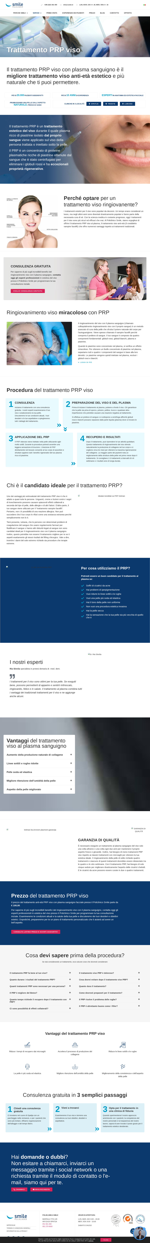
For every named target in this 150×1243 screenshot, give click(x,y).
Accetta (105, 1240)
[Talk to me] (139, 1233)
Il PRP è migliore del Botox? (23, 993)
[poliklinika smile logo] (17, 1217)
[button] (110, 363)
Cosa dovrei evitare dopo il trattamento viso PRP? (103, 980)
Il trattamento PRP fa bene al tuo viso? (28, 973)
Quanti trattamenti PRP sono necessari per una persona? (37, 986)
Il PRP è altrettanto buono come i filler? (98, 1006)
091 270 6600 (47, 1226)
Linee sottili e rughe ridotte (22, 763)
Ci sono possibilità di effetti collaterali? (29, 1008)
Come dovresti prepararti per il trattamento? (100, 993)
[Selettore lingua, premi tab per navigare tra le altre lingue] (145, 5)
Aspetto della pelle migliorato (24, 789)
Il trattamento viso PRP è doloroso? (96, 973)
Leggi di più (86, 362)
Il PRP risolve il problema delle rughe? (98, 999)
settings (90, 1241)
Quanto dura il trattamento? (92, 986)
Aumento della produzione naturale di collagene (35, 754)
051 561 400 (47, 1224)
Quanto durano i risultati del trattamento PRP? (32, 980)
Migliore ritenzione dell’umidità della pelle (31, 780)
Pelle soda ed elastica (19, 772)
